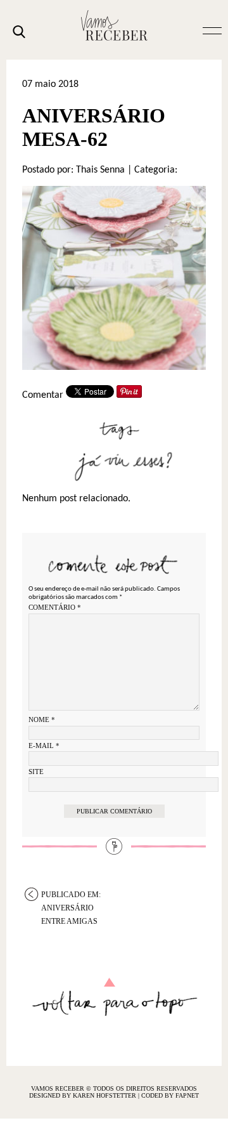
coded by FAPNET (170, 1095)
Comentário (54, 607)
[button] (212, 30)
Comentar (42, 395)
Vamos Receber (114, 25)
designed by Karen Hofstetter (83, 1095)
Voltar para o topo (114, 997)
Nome (41, 719)
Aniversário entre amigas (71, 895)
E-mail (44, 745)
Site (36, 771)
